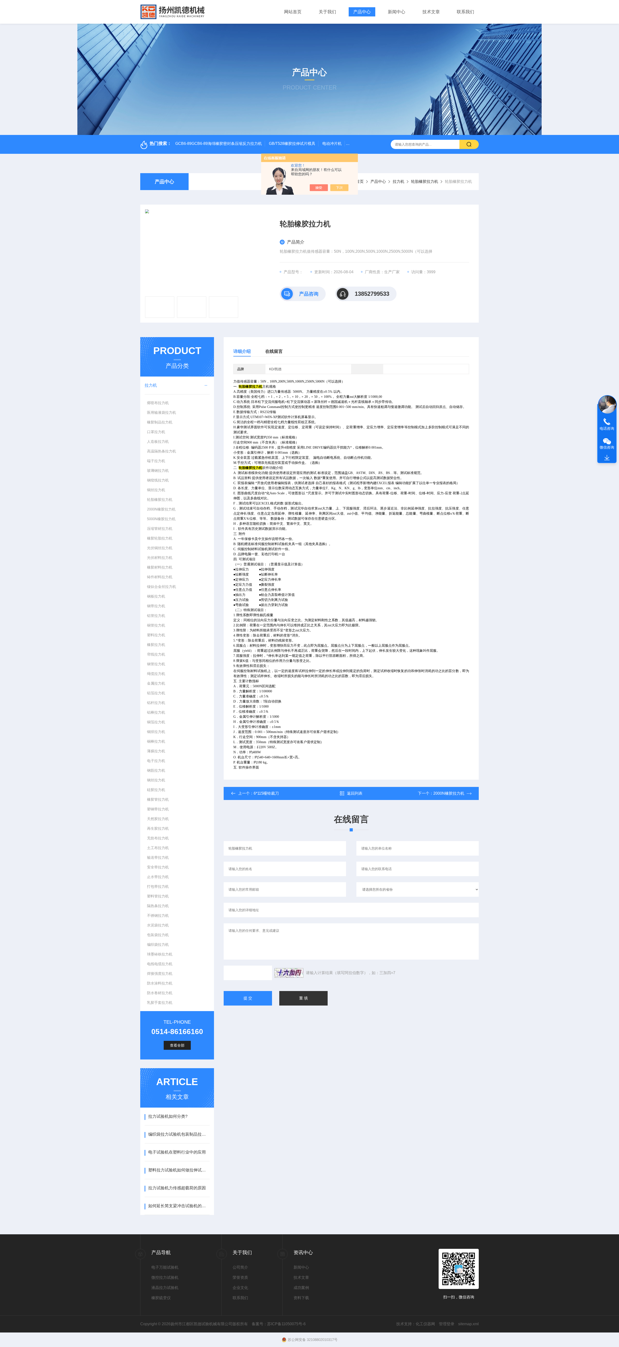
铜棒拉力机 (156, 741)
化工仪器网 (425, 1324)
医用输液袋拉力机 (161, 412)
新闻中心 (396, 11)
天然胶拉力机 (158, 819)
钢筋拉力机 (156, 770)
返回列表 (354, 793)
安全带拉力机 (158, 867)
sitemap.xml (468, 1324)
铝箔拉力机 (156, 693)
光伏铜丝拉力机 (159, 548)
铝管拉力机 (156, 616)
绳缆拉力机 (156, 674)
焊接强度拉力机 (159, 973)
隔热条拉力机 (158, 906)
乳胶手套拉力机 (159, 1002)
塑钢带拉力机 (158, 809)
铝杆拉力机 (156, 703)
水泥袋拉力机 (158, 925)
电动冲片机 (332, 143)
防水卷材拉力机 (159, 993)
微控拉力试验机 (164, 1277)
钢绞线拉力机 (158, 480)
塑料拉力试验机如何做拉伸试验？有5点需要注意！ (178, 1170)
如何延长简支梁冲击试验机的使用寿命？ (178, 1206)
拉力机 (398, 181)
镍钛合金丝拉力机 (161, 587)
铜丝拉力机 (156, 490)
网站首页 (293, 11)
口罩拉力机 (156, 432)
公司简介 (240, 1267)
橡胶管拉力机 (158, 799)
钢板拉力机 (156, 596)
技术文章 (431, 11)
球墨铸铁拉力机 (159, 954)
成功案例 (301, 1288)
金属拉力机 (156, 683)
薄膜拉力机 (156, 751)
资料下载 (301, 1298)
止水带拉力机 (158, 877)
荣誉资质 (240, 1277)
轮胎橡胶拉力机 (424, 181)
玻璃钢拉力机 (158, 470)
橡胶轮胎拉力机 (159, 538)
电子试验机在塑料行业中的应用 (177, 1152)
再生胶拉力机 (158, 828)
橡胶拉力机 (156, 645)
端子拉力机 (156, 461)
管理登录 (446, 1324)
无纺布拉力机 (158, 838)
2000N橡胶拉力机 (161, 509)
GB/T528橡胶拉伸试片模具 (292, 143)
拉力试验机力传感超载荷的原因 (177, 1188)
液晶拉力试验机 (164, 1288)
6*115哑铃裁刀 (266, 793)
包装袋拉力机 (158, 935)
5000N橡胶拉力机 (161, 519)
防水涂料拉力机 (159, 983)
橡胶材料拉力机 (159, 567)
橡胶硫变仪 (161, 1298)
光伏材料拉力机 (159, 557)
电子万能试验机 (164, 1267)
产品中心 (362, 11)
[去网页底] (607, 458)
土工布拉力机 (158, 848)
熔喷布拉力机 (158, 403)
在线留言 (274, 351)
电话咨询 (607, 428)
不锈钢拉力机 (158, 915)
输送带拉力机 (158, 857)
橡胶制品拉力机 (159, 422)
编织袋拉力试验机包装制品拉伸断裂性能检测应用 (178, 1134)
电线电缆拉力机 (159, 964)
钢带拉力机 (156, 606)
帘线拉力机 (156, 654)
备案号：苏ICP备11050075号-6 (279, 1324)
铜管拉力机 (156, 625)
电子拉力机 (156, 761)
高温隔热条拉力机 (161, 451)
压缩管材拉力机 (159, 528)
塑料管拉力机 (158, 896)
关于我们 (327, 11)
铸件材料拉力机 (159, 577)
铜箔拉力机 (156, 722)
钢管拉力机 (156, 664)
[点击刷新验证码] (288, 973)
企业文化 (240, 1288)
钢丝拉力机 (156, 780)
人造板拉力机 (158, 441)
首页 (360, 181)
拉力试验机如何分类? (167, 1116)
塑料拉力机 (156, 635)
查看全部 (177, 1045)
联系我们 (465, 11)
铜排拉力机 (156, 732)
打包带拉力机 (158, 886)
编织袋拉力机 (158, 944)
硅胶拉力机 (156, 790)
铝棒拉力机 (156, 712)
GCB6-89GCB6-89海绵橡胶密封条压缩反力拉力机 (218, 143)
